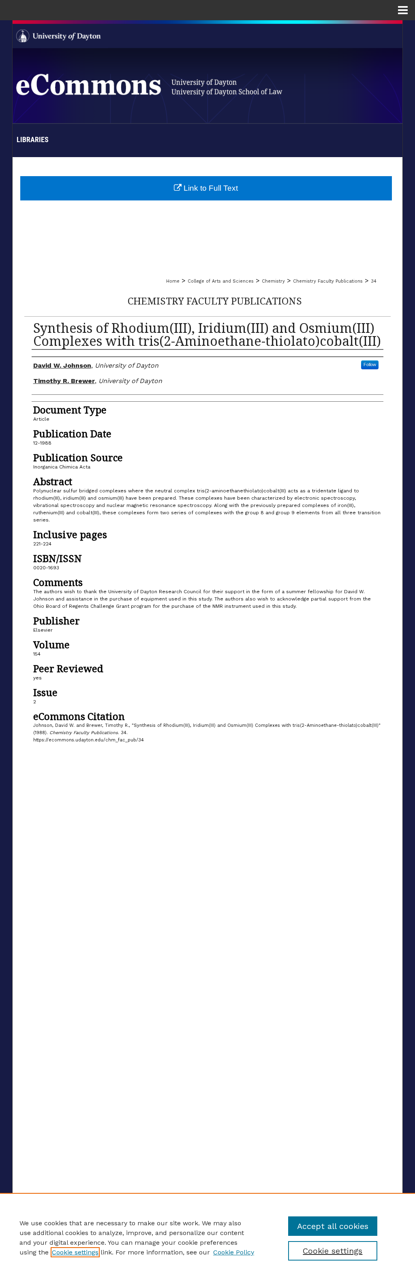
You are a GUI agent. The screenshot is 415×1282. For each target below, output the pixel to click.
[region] (207, 1237)
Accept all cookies (332, 1226)
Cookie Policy (233, 1252)
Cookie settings (75, 1252)
